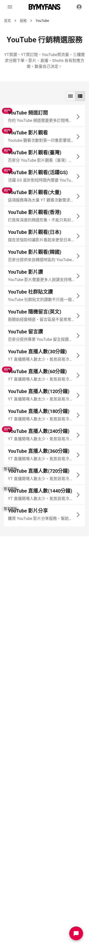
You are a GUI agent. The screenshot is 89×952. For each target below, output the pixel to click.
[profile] (79, 7)
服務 (23, 21)
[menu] (10, 7)
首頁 (7, 21)
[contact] (76, 933)
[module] (70, 96)
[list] (80, 96)
